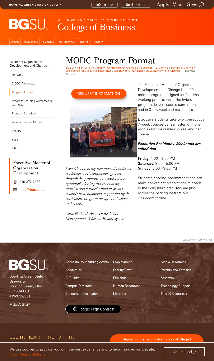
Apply (163, 5)
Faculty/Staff (122, 270)
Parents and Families (176, 270)
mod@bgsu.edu (32, 189)
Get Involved (67, 41)
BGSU (70, 67)
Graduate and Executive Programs (88, 70)
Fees (15, 139)
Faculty (98, 41)
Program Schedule (24, 113)
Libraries (119, 294)
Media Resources (173, 262)
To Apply (17, 74)
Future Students (182, 67)
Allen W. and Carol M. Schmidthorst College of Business (115, 67)
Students (48, 41)
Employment (122, 262)
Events (84, 41)
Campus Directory (78, 286)
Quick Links (133, 5)
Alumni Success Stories (27, 122)
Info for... (102, 5)
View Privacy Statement (29, 354)
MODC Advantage (23, 83)
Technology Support (175, 286)
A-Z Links (72, 278)
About (15, 41)
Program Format (23, 92)
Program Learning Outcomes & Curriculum (32, 102)
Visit (178, 5)
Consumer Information (82, 294)
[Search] (201, 4)
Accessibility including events (87, 262)
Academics (31, 41)
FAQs (15, 148)
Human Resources (126, 286)
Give (192, 5)
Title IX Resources (174, 294)
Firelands (120, 278)
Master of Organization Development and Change (147, 70)
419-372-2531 (19, 296)
